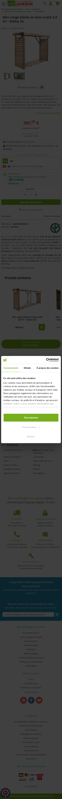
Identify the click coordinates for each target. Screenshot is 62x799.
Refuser (31, 436)
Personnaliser (29, 427)
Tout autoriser (31, 417)
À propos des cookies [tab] (47, 368)
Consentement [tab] (10, 368)
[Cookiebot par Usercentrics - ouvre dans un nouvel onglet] (46, 360)
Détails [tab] (27, 368)
